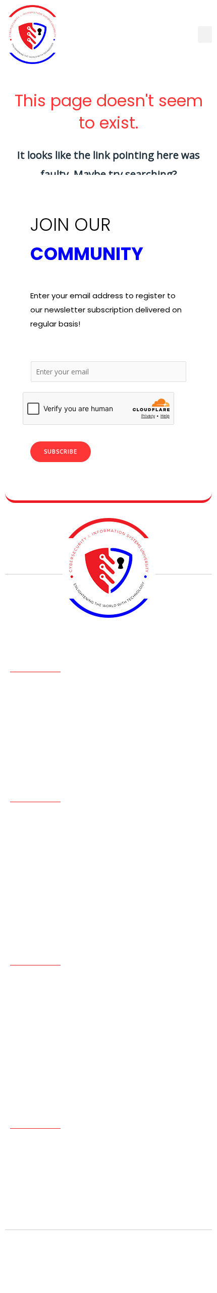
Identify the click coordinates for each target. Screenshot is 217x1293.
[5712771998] (19, 1178)
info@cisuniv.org (65, 1205)
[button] (205, 34)
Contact (25, 886)
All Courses (29, 837)
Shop (19, 902)
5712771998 (55, 1178)
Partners (24, 854)
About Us (25, 870)
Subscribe (60, 451)
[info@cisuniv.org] (19, 1205)
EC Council (29, 918)
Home (20, 821)
